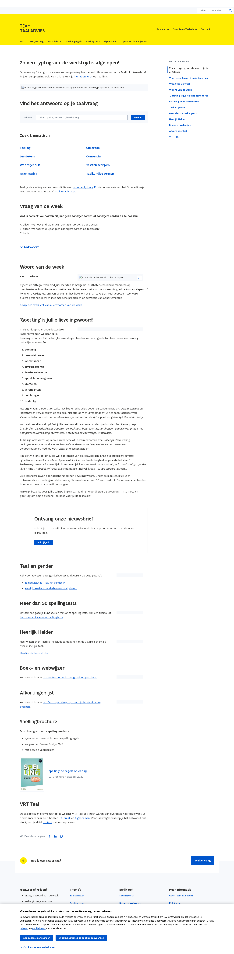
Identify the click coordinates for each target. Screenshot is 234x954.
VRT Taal (174, 136)
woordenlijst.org (83, 187)
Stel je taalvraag (65, 191)
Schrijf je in (44, 542)
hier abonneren (83, 76)
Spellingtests (126, 895)
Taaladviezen (77, 895)
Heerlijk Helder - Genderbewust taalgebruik (51, 588)
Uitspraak (65, 818)
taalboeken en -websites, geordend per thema (70, 677)
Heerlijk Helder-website (34, 653)
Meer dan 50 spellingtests (183, 113)
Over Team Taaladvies (185, 29)
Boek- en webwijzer (180, 125)
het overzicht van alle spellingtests (41, 617)
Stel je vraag (203, 860)
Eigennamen (82, 818)
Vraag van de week (179, 83)
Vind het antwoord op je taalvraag (189, 78)
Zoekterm (27, 117)
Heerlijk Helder (177, 119)
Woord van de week (180, 89)
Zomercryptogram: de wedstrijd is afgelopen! (188, 70)
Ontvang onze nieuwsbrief (184, 101)
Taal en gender (177, 107)
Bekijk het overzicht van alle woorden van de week (51, 305)
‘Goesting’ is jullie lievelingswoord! (188, 95)
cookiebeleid (39, 928)
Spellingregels (77, 903)
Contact (205, 29)
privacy (24, 928)
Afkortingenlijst (178, 130)
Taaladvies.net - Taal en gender (43, 582)
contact (47, 822)
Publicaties (163, 29)
